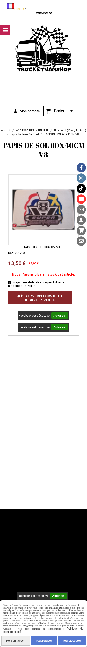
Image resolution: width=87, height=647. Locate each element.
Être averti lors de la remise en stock (41, 298)
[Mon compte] (81, 220)
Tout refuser (44, 640)
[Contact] (81, 209)
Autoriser (59, 315)
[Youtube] (81, 199)
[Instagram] (81, 178)
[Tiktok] (81, 188)
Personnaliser (15, 640)
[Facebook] (81, 167)
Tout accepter (72, 640)
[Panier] (81, 230)
